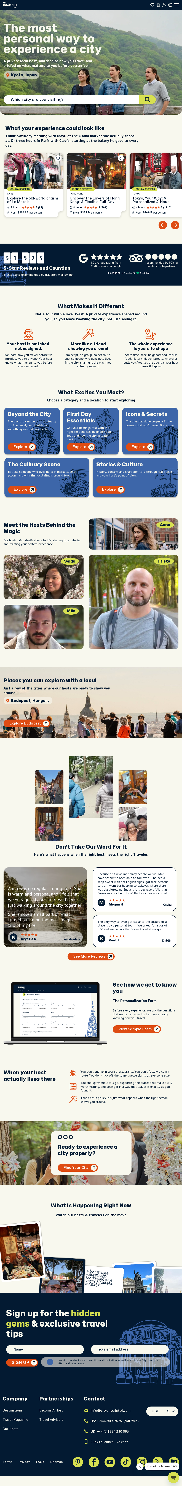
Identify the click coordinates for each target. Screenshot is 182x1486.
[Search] (147, 99)
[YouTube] (110, 1462)
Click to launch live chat (109, 1442)
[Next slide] (175, 225)
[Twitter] (157, 1462)
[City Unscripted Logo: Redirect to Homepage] (10, 5)
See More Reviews (89, 956)
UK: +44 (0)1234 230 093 (110, 1431)
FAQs (40, 1461)
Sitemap (56, 1461)
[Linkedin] (173, 1462)
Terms (7, 1461)
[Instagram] (141, 1462)
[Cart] (158, 5)
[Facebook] (94, 1462)
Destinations (13, 1410)
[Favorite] (58, 158)
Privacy (24, 1461)
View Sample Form (135, 1029)
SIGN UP (20, 1363)
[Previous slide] (163, 225)
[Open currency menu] (170, 5)
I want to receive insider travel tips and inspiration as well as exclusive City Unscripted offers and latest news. (108, 1362)
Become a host (51, 1410)
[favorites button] (152, 5)
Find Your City (76, 1167)
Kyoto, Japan (24, 75)
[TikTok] (126, 1462)
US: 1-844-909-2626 (115, 1421)
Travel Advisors (51, 1419)
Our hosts (10, 1428)
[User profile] (164, 5)
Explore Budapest (25, 723)
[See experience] (33, 185)
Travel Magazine (15, 1419)
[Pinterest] (78, 1462)
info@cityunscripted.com (110, 1410)
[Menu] (176, 5)
